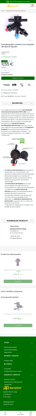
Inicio (2, 11)
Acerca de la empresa (10, 350)
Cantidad (3, 67)
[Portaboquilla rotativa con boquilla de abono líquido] (18, 307)
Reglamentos (8, 352)
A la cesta (18, 281)
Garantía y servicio (9, 379)
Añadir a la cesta (18, 78)
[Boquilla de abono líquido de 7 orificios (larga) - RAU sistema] (18, 262)
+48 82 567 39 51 (15, 236)
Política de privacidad (10, 347)
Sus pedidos (7, 369)
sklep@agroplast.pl (8, 402)
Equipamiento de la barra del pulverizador (16, 11)
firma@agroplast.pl (16, 238)
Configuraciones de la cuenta (13, 371)
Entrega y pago (8, 360)
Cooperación (8, 384)
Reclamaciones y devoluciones (13, 382)
